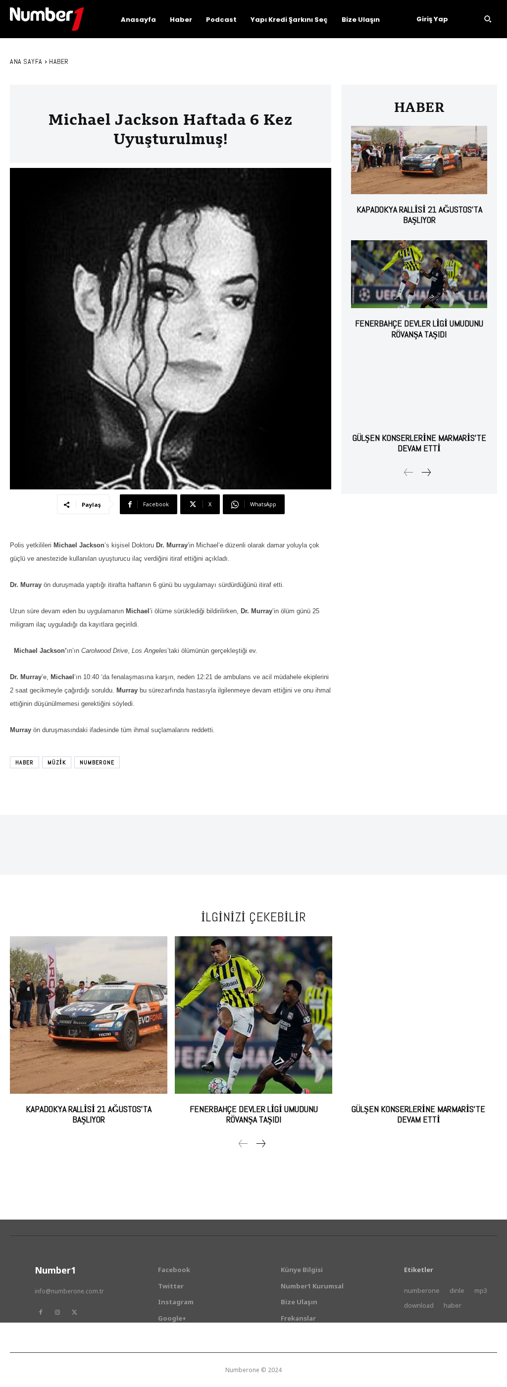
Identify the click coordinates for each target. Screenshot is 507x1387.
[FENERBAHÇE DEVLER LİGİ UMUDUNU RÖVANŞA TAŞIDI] (419, 274)
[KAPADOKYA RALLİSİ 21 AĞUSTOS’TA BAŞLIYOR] (419, 160)
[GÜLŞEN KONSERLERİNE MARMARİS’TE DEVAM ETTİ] (419, 388)
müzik (57, 762)
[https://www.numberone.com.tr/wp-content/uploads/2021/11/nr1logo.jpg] (47, 19)
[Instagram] (57, 1312)
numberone (97, 762)
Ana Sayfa (26, 61)
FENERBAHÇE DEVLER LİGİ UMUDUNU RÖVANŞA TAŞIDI (419, 329)
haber (24, 762)
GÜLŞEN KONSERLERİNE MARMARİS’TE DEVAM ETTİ (419, 443)
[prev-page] (408, 472)
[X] (74, 1312)
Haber (59, 61)
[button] (487, 18)
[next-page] (426, 472)
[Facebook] (41, 1312)
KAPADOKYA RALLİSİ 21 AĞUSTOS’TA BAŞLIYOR (419, 215)
